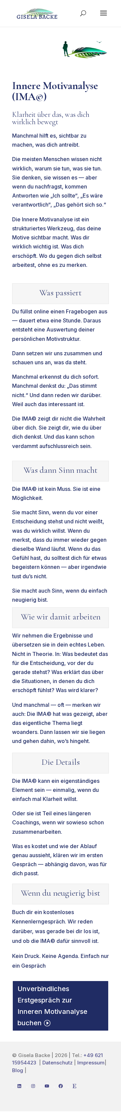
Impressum (91, 1062)
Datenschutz (57, 1062)
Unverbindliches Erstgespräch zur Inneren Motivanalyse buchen (52, 1006)
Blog (17, 1070)
